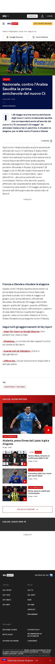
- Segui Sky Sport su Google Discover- (21, 331)
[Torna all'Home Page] (12, 23)
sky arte (6, 605)
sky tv (30, 590)
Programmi (32, 614)
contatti (21, 653)
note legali (8, 634)
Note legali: (7, 624)
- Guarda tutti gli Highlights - (17, 351)
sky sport (7, 590)
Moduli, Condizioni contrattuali (35, 650)
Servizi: (30, 585)
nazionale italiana (15, 387)
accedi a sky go (42, 575)
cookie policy (34, 630)
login (49, 16)
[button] (24, 660)
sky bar (31, 605)
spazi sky (31, 609)
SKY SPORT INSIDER (42, 24)
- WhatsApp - (9, 341)
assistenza (12, 653)
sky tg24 (6, 595)
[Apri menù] (4, 23)
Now (30, 600)
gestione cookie (10, 630)
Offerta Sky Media (10, 641)
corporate (32, 641)
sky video (7, 600)
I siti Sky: (6, 585)
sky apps (31, 595)
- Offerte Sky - (10, 361)
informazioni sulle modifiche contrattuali (24, 652)
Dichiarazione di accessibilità (35, 635)
